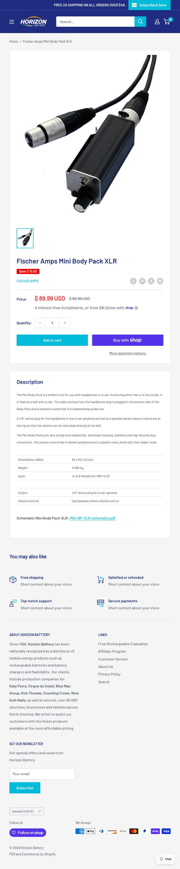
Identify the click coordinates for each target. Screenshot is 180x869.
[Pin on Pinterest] (142, 280)
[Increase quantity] (65, 323)
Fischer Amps (27, 281)
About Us (105, 666)
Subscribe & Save (152, 5)
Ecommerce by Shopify (39, 854)
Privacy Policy (109, 674)
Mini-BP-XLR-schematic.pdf (93, 518)
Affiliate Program (112, 651)
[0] (167, 21)
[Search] (140, 21)
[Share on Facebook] (133, 280)
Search (104, 681)
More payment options (127, 353)
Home (13, 41)
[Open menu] (11, 22)
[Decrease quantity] (40, 323)
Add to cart (52, 340)
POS (12, 854)
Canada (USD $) (22, 811)
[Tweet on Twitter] (151, 280)
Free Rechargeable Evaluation (123, 643)
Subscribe (24, 787)
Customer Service (113, 659)
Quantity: (24, 322)
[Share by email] (160, 280)
